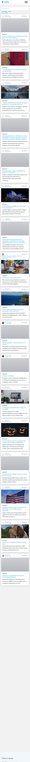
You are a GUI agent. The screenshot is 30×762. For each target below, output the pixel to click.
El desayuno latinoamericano (11, 278)
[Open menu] (26, 2)
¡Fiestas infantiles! (8, 376)
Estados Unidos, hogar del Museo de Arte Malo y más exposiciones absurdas (14, 509)
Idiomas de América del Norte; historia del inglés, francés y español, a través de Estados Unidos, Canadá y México (14, 137)
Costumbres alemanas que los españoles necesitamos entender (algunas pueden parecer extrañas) (13, 241)
